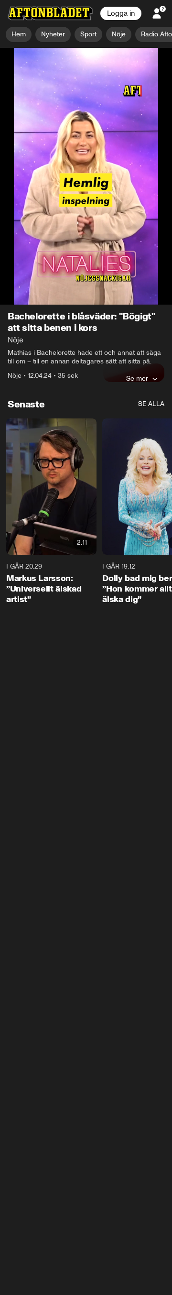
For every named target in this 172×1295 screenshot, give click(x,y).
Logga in (121, 13)
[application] (86, 96)
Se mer (137, 218)
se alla (151, 244)
